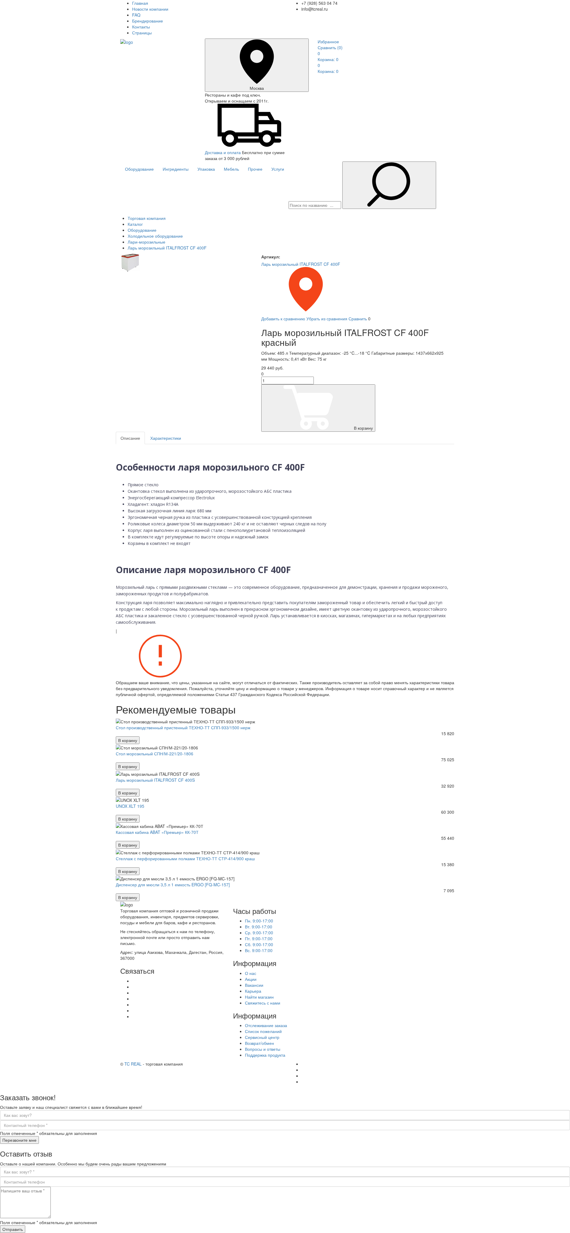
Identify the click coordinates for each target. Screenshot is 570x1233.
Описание (130, 438)
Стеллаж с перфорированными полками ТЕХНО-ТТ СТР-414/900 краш (185, 858)
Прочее (255, 169)
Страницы (142, 33)
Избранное (328, 41)
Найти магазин (259, 997)
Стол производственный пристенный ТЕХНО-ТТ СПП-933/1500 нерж (183, 727)
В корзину (363, 428)
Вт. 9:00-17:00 (258, 927)
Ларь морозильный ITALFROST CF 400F (300, 264)
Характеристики (165, 438)
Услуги (277, 169)
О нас (250, 973)
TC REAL (133, 1064)
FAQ (136, 15)
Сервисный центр (262, 1037)
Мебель (231, 169)
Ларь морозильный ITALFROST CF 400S (155, 780)
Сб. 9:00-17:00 (259, 944)
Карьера (253, 991)
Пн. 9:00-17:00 (259, 921)
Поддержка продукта (265, 1055)
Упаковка (206, 169)
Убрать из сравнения (326, 319)
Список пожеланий (263, 1031)
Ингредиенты (176, 169)
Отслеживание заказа (266, 1025)
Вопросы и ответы (262, 1049)
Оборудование (139, 169)
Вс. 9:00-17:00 (259, 950)
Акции (250, 979)
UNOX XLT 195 (130, 806)
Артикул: (270, 257)
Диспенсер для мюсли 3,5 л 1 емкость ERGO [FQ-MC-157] (173, 884)
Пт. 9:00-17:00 (259, 938)
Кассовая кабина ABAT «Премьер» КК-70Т (157, 832)
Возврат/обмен (259, 1043)
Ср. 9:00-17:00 (259, 932)
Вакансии (254, 985)
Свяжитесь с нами (262, 1003)
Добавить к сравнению (283, 319)
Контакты (141, 27)
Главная (140, 3)
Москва (257, 88)
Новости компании (150, 9)
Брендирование (147, 21)
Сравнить (330, 47)
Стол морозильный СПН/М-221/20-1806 (154, 754)
